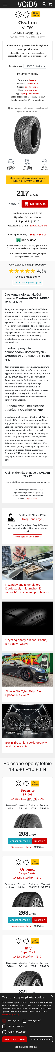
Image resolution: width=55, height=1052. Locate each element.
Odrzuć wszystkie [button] (40, 1039)
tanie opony (31, 90)
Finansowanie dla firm (21, 847)
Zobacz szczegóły (20, 841)
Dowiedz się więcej (10, 1014)
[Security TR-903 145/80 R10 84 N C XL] (27, 828)
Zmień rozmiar (15, 66)
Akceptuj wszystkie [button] (14, 1039)
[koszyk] (50, 4)
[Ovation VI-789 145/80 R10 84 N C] (27, 134)
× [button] (51, 996)
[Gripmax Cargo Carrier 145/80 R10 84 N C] (27, 903)
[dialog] (27, 1022)
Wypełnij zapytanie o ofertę (28, 536)
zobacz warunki (38, 225)
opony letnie (31, 87)
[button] (27, 1046)
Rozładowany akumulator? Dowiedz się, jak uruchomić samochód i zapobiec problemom (27, 588)
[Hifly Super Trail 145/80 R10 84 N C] (27, 982)
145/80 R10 (32, 83)
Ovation (33, 80)
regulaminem (31, 498)
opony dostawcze (30, 93)
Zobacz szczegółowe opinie (27, 282)
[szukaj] (44, 4)
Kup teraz (39, 841)
